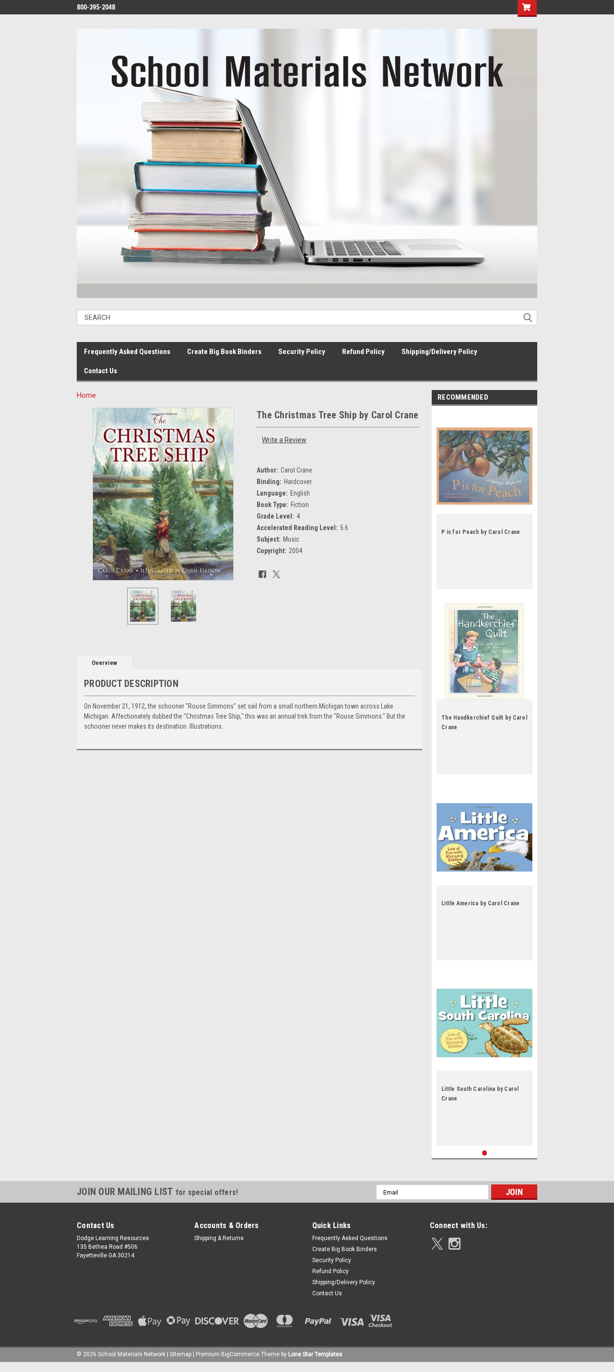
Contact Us (100, 371)
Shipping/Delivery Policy (439, 351)
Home (86, 395)
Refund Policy (363, 351)
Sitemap (180, 1354)
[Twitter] (276, 574)
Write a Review (284, 440)
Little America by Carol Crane (480, 903)
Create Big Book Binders (224, 351)
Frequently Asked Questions (127, 351)
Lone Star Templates (315, 1354)
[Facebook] (262, 574)
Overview (104, 662)
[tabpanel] (484, 500)
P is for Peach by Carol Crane (480, 532)
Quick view (484, 506)
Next (239, 494)
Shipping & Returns (219, 1238)
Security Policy (301, 351)
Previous (86, 494)
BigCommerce (240, 1354)
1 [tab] (484, 1153)
